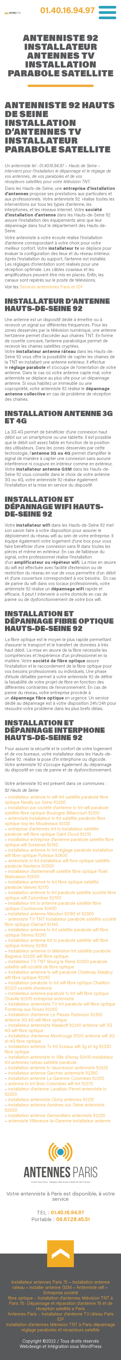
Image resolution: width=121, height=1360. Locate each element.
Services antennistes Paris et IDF (51, 287)
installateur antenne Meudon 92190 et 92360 (51, 914)
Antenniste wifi (90, 1288)
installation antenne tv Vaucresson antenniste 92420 (58, 1068)
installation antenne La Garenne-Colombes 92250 (56, 1079)
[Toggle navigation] (106, 12)
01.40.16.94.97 (67, 11)
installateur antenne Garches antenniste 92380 (53, 1073)
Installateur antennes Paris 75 (39, 1282)
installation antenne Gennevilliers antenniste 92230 (56, 1116)
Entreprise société (60, 1293)
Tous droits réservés (79, 1341)
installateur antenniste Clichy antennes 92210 (51, 1100)
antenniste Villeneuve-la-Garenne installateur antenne (59, 1121)
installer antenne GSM (50, 1288)
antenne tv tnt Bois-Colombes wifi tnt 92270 (50, 1084)
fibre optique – (22, 1298)
